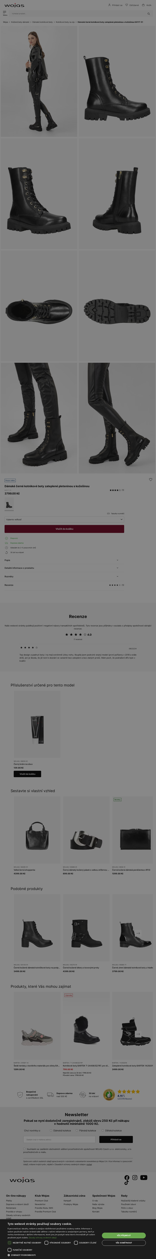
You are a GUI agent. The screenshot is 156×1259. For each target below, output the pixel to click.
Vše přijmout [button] (124, 1235)
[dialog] (78, 629)
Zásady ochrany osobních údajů (43, 1237)
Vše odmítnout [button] (124, 1242)
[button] (53, 1255)
